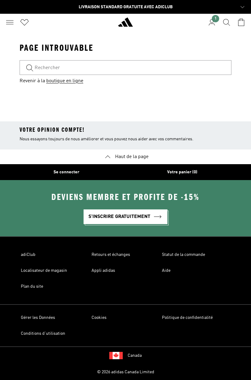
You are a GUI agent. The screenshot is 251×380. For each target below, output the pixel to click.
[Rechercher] (226, 22)
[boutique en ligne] (125, 24)
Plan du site (32, 286)
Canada (135, 355)
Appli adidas (103, 270)
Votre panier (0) (182, 172)
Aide (166, 270)
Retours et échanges (111, 255)
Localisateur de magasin (44, 270)
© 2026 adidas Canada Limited (125, 372)
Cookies (99, 317)
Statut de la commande (183, 255)
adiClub (28, 255)
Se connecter (66, 172)
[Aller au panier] (241, 22)
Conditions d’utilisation (43, 333)
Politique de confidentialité (187, 317)
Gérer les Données (38, 317)
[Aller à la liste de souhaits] (24, 22)
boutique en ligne (64, 81)
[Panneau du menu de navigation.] (9, 22)
